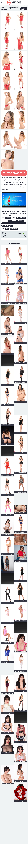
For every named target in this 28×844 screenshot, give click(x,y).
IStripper (8, 217)
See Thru (15, 223)
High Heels (20, 220)
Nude (11, 225)
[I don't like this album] (6, 233)
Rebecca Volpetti (21, 217)
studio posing (13, 228)
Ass (9, 220)
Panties (9, 223)
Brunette (14, 220)
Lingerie (4, 223)
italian (7, 228)
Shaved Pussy (22, 223)
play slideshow (23, 9)
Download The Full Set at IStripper (14, 173)
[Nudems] (14, 2)
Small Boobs (5, 225)
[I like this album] (3, 233)
